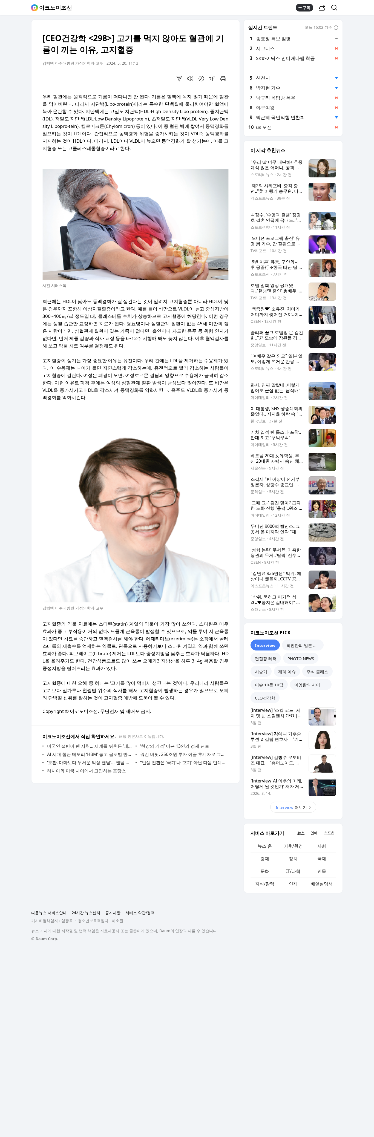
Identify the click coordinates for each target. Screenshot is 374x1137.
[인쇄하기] (223, 78)
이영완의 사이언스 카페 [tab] (313, 684)
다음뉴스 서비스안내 (49, 912)
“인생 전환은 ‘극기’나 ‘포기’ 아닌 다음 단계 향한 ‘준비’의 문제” (183, 762)
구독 (306, 7)
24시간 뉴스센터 (86, 912)
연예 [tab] (314, 832)
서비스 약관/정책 (140, 912)
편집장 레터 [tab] (266, 658)
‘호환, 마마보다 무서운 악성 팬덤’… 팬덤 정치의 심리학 (90, 762)
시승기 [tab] (261, 671)
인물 (321, 871)
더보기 (291, 807)
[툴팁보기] (336, 27)
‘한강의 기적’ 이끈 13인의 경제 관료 (174, 746)
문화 (264, 871)
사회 (321, 846)
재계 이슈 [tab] (287, 671)
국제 (321, 859)
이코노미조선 (55, 7)
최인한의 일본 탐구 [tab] (303, 645)
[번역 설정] (201, 78)
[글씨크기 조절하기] (212, 78)
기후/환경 (293, 846)
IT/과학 (293, 871)
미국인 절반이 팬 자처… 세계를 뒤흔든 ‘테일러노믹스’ (90, 746)
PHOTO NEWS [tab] (300, 658)
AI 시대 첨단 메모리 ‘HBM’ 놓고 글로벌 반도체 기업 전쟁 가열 (90, 754)
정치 (293, 859)
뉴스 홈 (265, 846)
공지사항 (112, 912)
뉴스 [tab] (300, 832)
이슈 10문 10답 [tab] (269, 684)
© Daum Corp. (44, 938)
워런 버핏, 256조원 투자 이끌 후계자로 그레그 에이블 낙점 (183, 754)
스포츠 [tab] (329, 832)
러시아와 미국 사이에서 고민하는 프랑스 (86, 771)
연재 (293, 884)
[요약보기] (179, 78)
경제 (264, 859)
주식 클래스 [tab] (317, 671)
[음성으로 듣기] (190, 78)
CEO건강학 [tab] (265, 698)
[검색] (336, 8)
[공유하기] (322, 8)
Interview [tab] (265, 645)
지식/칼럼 (264, 884)
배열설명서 (322, 884)
